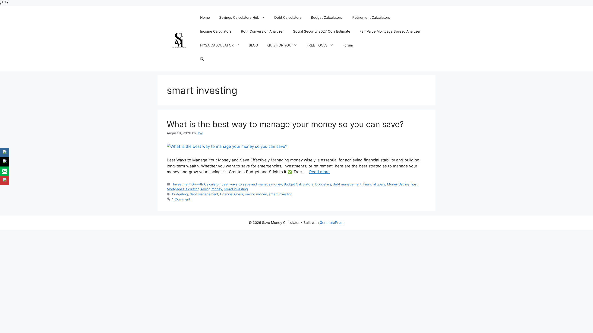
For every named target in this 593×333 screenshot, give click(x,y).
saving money (211, 189)
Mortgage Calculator (183, 189)
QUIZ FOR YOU (279, 45)
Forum (348, 45)
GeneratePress (332, 222)
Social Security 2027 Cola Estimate (321, 31)
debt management (347, 184)
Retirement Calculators (371, 17)
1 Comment (181, 199)
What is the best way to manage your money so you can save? (285, 124)
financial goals (374, 184)
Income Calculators (216, 31)
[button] (202, 59)
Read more (319, 172)
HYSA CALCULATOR (217, 45)
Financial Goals (231, 194)
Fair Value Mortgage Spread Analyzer (390, 31)
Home (205, 17)
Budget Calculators (327, 17)
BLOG (253, 45)
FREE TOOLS (317, 45)
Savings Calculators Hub (239, 17)
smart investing (236, 189)
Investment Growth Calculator (196, 184)
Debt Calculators (288, 17)
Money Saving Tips (402, 184)
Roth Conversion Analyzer (262, 31)
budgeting (323, 184)
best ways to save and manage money (251, 184)
